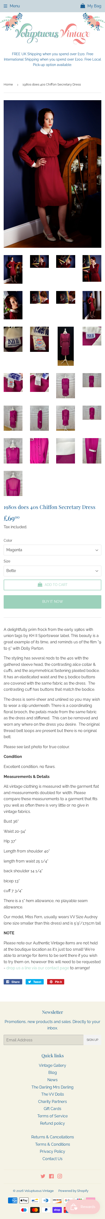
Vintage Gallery (52, 1065)
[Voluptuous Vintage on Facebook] (51, 1177)
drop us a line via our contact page (37, 968)
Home (8, 84)
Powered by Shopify (73, 1191)
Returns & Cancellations (52, 1137)
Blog (52, 1072)
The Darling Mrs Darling (53, 1087)
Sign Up (92, 1040)
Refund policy (52, 1123)
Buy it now (52, 602)
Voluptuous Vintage (39, 1191)
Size (7, 561)
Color (8, 540)
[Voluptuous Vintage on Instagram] (59, 1177)
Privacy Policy (52, 1151)
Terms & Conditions (52, 1144)
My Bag (93, 6)
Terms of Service (52, 1116)
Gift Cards (52, 1108)
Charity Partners (52, 1101)
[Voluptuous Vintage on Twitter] (43, 1177)
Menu (15, 6)
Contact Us (52, 1158)
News (52, 1080)
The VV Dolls (52, 1094)
